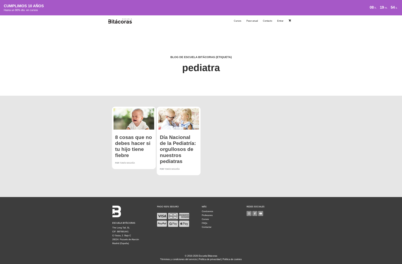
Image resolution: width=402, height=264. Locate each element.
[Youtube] (260, 213)
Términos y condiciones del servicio (178, 259)
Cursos (237, 20)
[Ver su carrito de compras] (290, 21)
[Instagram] (249, 213)
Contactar (207, 227)
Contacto (267, 20)
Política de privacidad (210, 259)
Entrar (280, 20)
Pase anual (252, 20)
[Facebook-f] (254, 213)
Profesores (207, 215)
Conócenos (207, 211)
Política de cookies (232, 259)
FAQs (204, 223)
